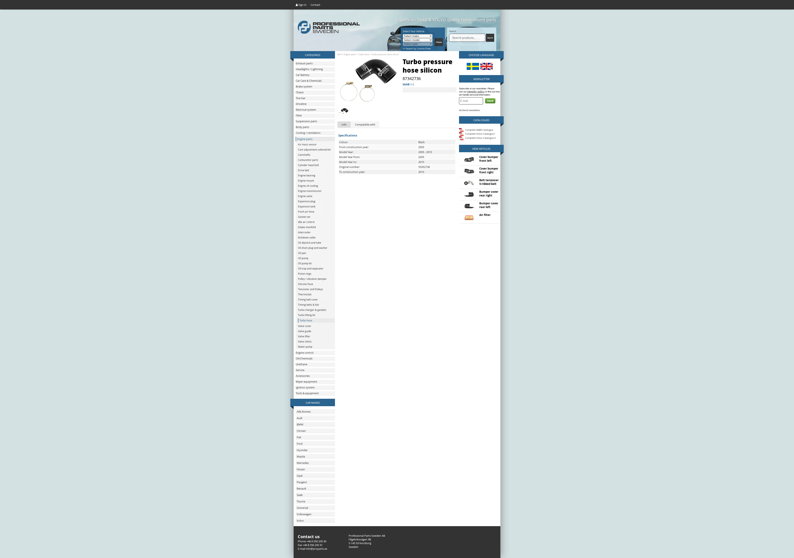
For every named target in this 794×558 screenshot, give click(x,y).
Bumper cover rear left (488, 205)
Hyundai (302, 450)
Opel (300, 476)
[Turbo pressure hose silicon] (369, 102)
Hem (339, 54)
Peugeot (302, 482)
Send (490, 101)
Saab (300, 495)
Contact (315, 5)
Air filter (485, 215)
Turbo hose (363, 54)
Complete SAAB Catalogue (479, 129)
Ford (300, 443)
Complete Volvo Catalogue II (480, 137)
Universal (302, 508)
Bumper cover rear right (488, 193)
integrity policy (476, 91)
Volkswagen (304, 514)
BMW (300, 424)
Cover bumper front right (488, 170)
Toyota (301, 501)
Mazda (301, 456)
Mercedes (303, 463)
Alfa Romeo (304, 411)
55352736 (424, 167)
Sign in (302, 5)
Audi (299, 418)
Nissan (301, 469)
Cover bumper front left (488, 159)
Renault (301, 488)
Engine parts (350, 54)
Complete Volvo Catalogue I (480, 133)
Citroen (301, 431)
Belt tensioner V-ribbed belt (489, 182)
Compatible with (365, 124)
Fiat (299, 437)
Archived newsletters (469, 110)
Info (344, 124)
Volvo (300, 520)
